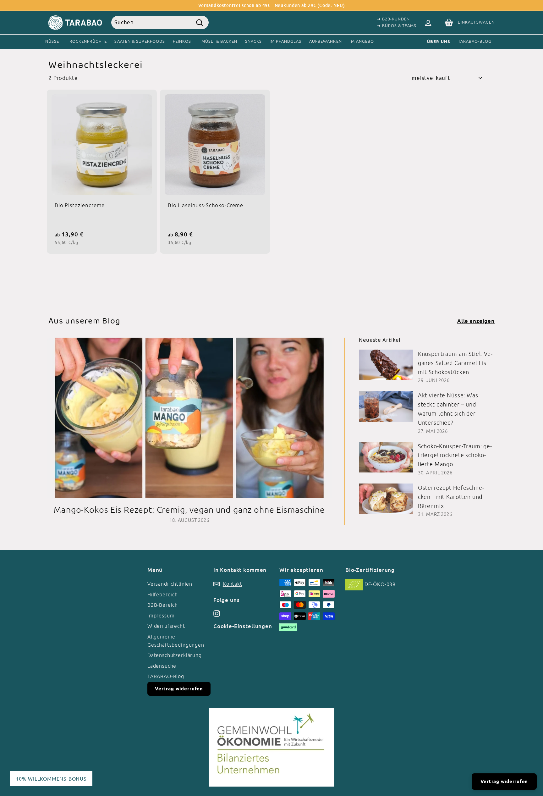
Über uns (438, 41)
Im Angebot (362, 41)
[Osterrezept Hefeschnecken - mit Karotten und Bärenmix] (386, 499)
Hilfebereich (162, 594)
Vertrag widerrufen (179, 689)
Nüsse (52, 41)
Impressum (161, 615)
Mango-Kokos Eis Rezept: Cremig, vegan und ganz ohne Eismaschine (189, 510)
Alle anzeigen (476, 321)
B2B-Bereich (162, 605)
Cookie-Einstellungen (242, 626)
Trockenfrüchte (87, 41)
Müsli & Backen (219, 41)
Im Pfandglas (285, 41)
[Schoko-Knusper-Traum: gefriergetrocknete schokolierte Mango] (386, 457)
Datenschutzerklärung (174, 655)
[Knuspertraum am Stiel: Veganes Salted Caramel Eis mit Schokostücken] (386, 365)
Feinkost (183, 41)
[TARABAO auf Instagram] (216, 613)
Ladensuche (162, 666)
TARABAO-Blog (474, 41)
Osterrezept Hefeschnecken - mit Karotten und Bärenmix (451, 496)
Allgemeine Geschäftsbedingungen (175, 641)
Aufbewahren (325, 41)
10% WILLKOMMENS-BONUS (51, 778)
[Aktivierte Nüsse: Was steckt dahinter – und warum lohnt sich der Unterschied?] (386, 406)
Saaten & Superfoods (139, 41)
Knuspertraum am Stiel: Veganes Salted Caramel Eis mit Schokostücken (455, 363)
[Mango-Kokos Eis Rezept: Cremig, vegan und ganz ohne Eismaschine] (189, 418)
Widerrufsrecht (166, 626)
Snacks (253, 41)
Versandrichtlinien (169, 584)
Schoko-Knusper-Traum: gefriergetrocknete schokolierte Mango (455, 455)
